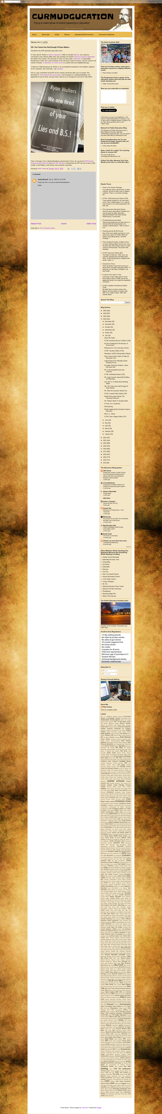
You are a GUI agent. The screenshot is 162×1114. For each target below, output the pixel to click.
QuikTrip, (76, 55)
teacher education (109, 1061)
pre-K (117, 1011)
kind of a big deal (54, 55)
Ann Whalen (123, 733)
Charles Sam (112, 777)
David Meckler (104, 825)
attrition (103, 740)
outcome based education (123, 995)
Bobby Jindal (111, 752)
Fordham (116, 862)
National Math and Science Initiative (116, 979)
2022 (105, 437)
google (128, 869)
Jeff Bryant (115, 895)
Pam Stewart (107, 997)
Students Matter (126, 1054)
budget (124, 758)
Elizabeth (128, 848)
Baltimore (104, 742)
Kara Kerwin (112, 915)
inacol (123, 883)
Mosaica (103, 970)
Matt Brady (113, 949)
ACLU (122, 720)
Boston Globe (123, 754)
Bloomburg (110, 749)
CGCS (129, 772)
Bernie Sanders (110, 746)
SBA (106, 1041)
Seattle (107, 1044)
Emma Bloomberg (126, 849)
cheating (112, 783)
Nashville (114, 974)
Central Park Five (121, 772)
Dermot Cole (111, 834)
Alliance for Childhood (107, 725)
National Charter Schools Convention (111, 977)
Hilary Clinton (122, 876)
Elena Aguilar (121, 848)
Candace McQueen (106, 763)
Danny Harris (104, 819)
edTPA (112, 841)
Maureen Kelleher (110, 951)
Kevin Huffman (126, 918)
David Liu (128, 824)
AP (102, 737)
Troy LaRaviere (126, 1076)
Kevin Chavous (117, 918)
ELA (117, 848)
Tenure (67, 35)
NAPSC (109, 974)
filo (112, 860)
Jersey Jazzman (115, 896)
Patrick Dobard (104, 1001)
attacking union (126, 739)
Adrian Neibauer (109, 721)
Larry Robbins (123, 924)
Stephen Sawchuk (126, 1051)
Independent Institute (107, 884)
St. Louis (118, 1049)
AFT (115, 721)
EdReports (106, 841)
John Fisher (121, 903)
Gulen (125, 871)
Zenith (103, 1095)
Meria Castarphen (122, 956)
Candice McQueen (118, 763)
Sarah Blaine (109, 1039)
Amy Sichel (122, 730)
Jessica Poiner (115, 898)
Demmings (128, 830)
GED (109, 867)
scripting (103, 1044)
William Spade (120, 1092)
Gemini (113, 867)
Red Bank (112, 1023)
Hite (107, 877)
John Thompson (121, 907)
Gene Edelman (122, 867)
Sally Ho (124, 1037)
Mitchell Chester (105, 968)
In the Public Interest (109, 579)
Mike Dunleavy (109, 963)
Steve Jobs (123, 1052)
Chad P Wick (122, 773)
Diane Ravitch (122, 836)
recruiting (106, 1023)
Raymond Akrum (112, 1020)
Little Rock (110, 932)
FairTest (124, 857)
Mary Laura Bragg (123, 946)
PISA (129, 1008)
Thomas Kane (105, 1071)
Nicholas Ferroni (112, 990)
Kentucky (109, 918)
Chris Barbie (124, 788)
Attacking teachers (116, 739)
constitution (104, 808)
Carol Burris (121, 764)
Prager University (110, 1011)
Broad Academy (119, 756)
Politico (125, 1010)
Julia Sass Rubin (109, 913)
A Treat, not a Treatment (112, 403)
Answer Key (107, 508)
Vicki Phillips (110, 1085)
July (106, 335)
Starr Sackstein (116, 1051)
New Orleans (126, 984)
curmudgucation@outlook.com (110, 156)
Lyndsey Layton (114, 936)
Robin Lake (109, 1034)
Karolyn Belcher (120, 915)
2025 (105, 313)
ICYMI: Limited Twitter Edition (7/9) (115, 393)
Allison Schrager (126, 725)
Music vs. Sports (109, 414)
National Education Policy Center (113, 586)
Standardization (126, 1049)
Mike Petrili (111, 965)
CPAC (125, 808)
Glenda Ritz (123, 869)
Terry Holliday (119, 1066)
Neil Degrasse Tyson (113, 982)
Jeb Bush (127, 893)
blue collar (128, 749)
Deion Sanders (113, 830)
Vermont (128, 1083)
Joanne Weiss (110, 901)
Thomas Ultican (124, 1071)
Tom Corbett (124, 1072)
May (106, 423)
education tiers (114, 844)
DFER (116, 836)
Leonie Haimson (106, 929)
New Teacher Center (121, 986)
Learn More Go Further (114, 927)
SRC (114, 1049)
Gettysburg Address (114, 869)
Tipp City (111, 1072)
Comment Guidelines (106, 35)
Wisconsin (127, 1092)
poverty (103, 1011)
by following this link (120, 135)
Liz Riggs (128, 932)
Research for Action (124, 1027)
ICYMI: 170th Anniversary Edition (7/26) (115, 198)
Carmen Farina (111, 764)
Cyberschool (113, 813)
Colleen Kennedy (115, 799)
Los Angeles (119, 934)
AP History (106, 737)
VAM (112, 1083)
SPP (111, 1049)
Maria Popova (119, 939)
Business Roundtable (111, 759)
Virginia (118, 1085)
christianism (110, 792)
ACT (125, 720)
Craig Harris (110, 810)
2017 (105, 451)
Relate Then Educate (109, 596)
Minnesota (122, 967)
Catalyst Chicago (111, 766)
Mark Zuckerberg (112, 944)
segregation (113, 1044)
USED (107, 1081)
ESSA (129, 853)
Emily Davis (109, 849)
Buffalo (129, 758)
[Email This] (72, 169)
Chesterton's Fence (109, 264)
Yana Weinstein (110, 1093)
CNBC (117, 797)
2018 (105, 449)
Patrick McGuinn (113, 1001)
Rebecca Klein (117, 1022)
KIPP (113, 922)
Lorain (113, 934)
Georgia (106, 869)
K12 (107, 915)
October (107, 327)
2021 (105, 440)
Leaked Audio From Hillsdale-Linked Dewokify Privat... (115, 361)
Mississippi (128, 967)
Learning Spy (127, 927)
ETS (102, 855)
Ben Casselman (118, 744)
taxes (114, 1059)
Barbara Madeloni (123, 742)
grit (122, 871)
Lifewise (119, 929)
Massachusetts (126, 948)
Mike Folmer (117, 963)
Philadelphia (114, 1008)
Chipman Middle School (114, 786)
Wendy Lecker (113, 1090)
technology (117, 1063)
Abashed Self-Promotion (84, 35)
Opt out (128, 993)
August (107, 332)
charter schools (115, 781)
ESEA (124, 853)
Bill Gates (119, 747)
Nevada (126, 982)
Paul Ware (128, 1002)
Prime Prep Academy (108, 1013)
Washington (116, 1088)
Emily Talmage (116, 849)
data (119, 819)
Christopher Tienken (114, 793)
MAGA (121, 936)
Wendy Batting (105, 1090)
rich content (112, 1028)
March (107, 428)
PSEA (106, 1015)
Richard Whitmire (121, 1028)
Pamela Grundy (115, 997)
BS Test (119, 758)
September (108, 330)
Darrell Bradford (113, 819)
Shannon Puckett (121, 1044)
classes (106, 797)
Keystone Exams (106, 920)
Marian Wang (127, 939)
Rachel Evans (124, 1016)
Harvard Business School (124, 872)
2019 (105, 446)
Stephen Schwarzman (106, 1052)
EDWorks (108, 848)
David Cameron (105, 822)
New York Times (110, 988)
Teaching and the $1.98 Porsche (113, 231)
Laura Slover (118, 925)
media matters (123, 953)
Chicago (121, 785)
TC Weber (119, 1059)
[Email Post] (68, 168)
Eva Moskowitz (118, 855)
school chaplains (117, 1040)
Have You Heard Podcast (111, 574)
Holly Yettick (112, 877)
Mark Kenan (112, 942)
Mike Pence (104, 965)
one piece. (59, 69)
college (123, 799)
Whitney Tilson (122, 1090)
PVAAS (103, 1016)
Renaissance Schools (111, 1027)
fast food (116, 859)
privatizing (119, 1013)
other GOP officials (58, 163)
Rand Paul (116, 1018)
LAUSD (124, 925)
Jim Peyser (115, 900)
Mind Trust (109, 967)
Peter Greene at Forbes (110, 73)
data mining (124, 819)
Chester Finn (127, 783)
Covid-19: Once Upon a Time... (112, 274)
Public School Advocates (111, 84)
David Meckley (112, 825)
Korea (129, 922)
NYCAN (128, 992)
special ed (123, 1047)
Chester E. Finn (119, 783)
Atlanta (108, 739)
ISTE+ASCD (115, 888)
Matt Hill (126, 949)
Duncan (123, 837)
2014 (105, 460)
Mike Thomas (127, 965)
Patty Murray (120, 1001)
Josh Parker (117, 910)
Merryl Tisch (108, 958)
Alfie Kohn (106, 498)
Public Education (120, 1015)
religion (121, 1025)
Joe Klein (117, 901)
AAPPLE (115, 716)
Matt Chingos (119, 949)
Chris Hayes (114, 790)
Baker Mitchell (126, 740)
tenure (111, 1066)
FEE (109, 860)
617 (102, 716)
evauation (103, 857)
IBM (102, 883)
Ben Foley (125, 744)
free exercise (114, 864)
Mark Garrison (113, 941)
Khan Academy (124, 920)
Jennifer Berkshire (125, 895)
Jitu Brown (103, 901)
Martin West (127, 944)
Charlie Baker (127, 777)
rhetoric (107, 1028)
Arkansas (117, 737)
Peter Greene (107, 707)
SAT (124, 1039)
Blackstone (103, 749)
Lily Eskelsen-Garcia (111, 930)
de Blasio (117, 827)
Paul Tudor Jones (120, 1002)
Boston (124, 752)
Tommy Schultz (123, 1074)
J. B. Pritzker (123, 888)
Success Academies (121, 1056)
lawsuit (129, 925)
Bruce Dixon (112, 758)
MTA (115, 970)
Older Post (91, 224)
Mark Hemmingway (122, 941)
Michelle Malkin (117, 961)
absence (120, 716)
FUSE (125, 865)
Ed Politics (106, 564)
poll (130, 1010)
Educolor (105, 569)
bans (108, 742)
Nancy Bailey (114, 972)
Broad (111, 756)
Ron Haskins (116, 1035)
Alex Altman (104, 723)
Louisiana (103, 936)
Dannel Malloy (127, 817)
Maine (125, 936)
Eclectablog (106, 562)
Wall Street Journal (121, 1087)
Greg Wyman (110, 871)
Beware (117, 746)
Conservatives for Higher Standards (120, 807)
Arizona (112, 737)
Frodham (116, 865)
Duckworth (117, 837)
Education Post (118, 843)
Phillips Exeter (123, 1008)
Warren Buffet (108, 1088)
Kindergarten (108, 922)
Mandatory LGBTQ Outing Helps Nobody (117, 353)
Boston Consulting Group (112, 754)
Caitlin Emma (127, 759)
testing (104, 1068)
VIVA (129, 1085)
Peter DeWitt (117, 1006)
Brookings (127, 756)
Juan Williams (119, 912)
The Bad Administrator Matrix (112, 220)
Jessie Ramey (124, 898)
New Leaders (117, 984)
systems (122, 1058)
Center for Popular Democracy (115, 770)
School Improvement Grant (108, 1042)
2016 (105, 454)
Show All (128, 546)
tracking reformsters (112, 1076)
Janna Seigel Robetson (120, 891)
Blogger (99, 1107)
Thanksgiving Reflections (110, 542)
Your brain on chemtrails (110, 536)
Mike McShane (126, 963)
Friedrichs (111, 865)
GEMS (116, 867)
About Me (45, 35)
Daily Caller (104, 815)
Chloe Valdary (126, 786)
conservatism (104, 807)
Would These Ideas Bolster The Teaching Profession (114, 397)
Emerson (103, 849)
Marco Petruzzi (110, 937)
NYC (124, 992)
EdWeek (103, 848)
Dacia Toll (119, 813)
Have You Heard (106, 874)
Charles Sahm (104, 777)
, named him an (77, 59)
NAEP (107, 972)
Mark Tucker (127, 942)
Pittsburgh (103, 1010)
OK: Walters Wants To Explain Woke (116, 401)
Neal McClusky (127, 981)
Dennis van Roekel (118, 832)
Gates (106, 867)
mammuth (84, 1107)
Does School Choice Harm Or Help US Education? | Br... (116, 357)
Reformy (108, 1025)
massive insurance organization (84, 57)
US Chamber (125, 1079)
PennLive (116, 1004)
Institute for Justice (119, 886)
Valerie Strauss (105, 1083)
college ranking (110, 801)
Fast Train (123, 859)
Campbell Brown (125, 761)
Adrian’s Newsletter (109, 491)
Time (106, 1072)
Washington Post (125, 1088)
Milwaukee (103, 967)
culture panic (119, 812)
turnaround (108, 1077)
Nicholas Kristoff (121, 990)
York (129, 1093)
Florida (128, 860)
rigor (113, 1030)
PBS (102, 1004)
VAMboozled (117, 1083)
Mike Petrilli (118, 965)
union (122, 1077)
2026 (105, 310)
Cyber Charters (105, 813)
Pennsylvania (125, 1004)
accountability (110, 718)
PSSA (110, 1015)
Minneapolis (115, 967)
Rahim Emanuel (109, 1018)
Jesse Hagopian (126, 896)
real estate (109, 1022)
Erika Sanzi (107, 853)
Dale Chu (109, 815)
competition (110, 805)
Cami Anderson (113, 761)
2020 (105, 443)
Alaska (124, 721)
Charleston (120, 777)
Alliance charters (125, 723)
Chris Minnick (123, 790)
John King (121, 905)
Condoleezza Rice (119, 805)
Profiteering (127, 1013)
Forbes (111, 862)
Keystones (115, 920)
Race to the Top (114, 1016)
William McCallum (110, 1092)
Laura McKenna (109, 925)
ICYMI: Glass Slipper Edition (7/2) (115, 416)
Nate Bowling (104, 975)
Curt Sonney (127, 812)
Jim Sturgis (128, 900)
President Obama (125, 1011)
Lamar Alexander (106, 924)
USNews (113, 1081)
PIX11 (108, 1010)
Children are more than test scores (115, 541)
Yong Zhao (124, 1093)
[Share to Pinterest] (80, 169)
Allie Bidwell (117, 725)
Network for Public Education (112, 589)
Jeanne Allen (120, 893)
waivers (113, 1087)
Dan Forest (115, 815)
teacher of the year (120, 1061)
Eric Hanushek (123, 851)
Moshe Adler (109, 970)
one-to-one (123, 993)
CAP (125, 763)
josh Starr (125, 910)
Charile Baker (110, 775)
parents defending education (113, 999)
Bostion (119, 752)
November (108, 324)
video (115, 1085)
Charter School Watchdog (111, 557)
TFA (115, 1069)
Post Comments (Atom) (47, 228)
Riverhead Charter (121, 1030)
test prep (127, 1066)
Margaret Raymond (120, 937)
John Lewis (128, 905)
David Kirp (122, 824)
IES (110, 883)
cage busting (120, 759)
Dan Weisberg (127, 815)
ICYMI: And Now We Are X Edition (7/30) (117, 340)
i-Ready (122, 881)
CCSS (57, 35)
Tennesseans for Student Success (120, 1064)
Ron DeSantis (108, 1035)
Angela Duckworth (115, 733)
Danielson (120, 817)
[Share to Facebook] (78, 169)
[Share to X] (76, 169)
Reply (39, 185)
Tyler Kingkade (116, 1077)
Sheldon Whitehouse (117, 1045)
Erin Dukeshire (114, 853)
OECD (109, 993)
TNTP (117, 1072)
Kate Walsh (104, 917)
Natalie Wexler (127, 974)
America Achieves (113, 726)
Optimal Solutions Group (107, 995)
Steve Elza (116, 1052)
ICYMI (106, 883)
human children (116, 881)
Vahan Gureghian (125, 1081)
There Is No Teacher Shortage (112, 187)
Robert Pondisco (122, 1032)
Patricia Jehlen (126, 999)
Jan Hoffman (119, 889)
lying (107, 936)
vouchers (104, 1087)
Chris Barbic (117, 788)
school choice (126, 1040)
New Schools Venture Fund (108, 986)
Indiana (103, 886)
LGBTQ (114, 929)
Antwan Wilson (118, 735)
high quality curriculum (111, 876)
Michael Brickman (105, 960)
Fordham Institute (123, 862)
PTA (113, 1015)
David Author (117, 820)
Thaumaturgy (107, 493)
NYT (102, 993)
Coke (120, 797)
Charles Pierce (127, 775)
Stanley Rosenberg (106, 1051)
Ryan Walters (117, 1037)
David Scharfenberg (122, 825)
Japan (129, 891)
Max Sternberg (120, 951)
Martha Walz (120, 944)
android (129, 731)
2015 (105, 457)
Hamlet (114, 872)
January (107, 434)
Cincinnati (128, 793)
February (108, 431)
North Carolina (110, 992)
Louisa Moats (127, 934)
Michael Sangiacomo (106, 961)
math (102, 949)
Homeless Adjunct (120, 877)
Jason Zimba (112, 893)
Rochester (124, 1034)
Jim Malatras (108, 900)
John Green (127, 903)
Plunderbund (107, 591)
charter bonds (112, 778)
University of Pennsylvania (114, 1079)
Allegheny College (114, 723)
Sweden (117, 1058)
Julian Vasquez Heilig (121, 913)
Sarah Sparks (118, 1039)
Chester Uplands (106, 785)
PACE (102, 997)
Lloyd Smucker (105, 934)
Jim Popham (121, 900)
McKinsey (128, 951)
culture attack (127, 810)
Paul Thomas (111, 1002)
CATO (117, 766)
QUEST (107, 1016)
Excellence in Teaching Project (114, 857)
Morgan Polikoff (126, 968)
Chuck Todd (122, 793)
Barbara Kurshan (114, 742)
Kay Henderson (120, 917)
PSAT (102, 1015)
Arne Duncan (125, 737)
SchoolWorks (119, 1042)
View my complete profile (109, 710)
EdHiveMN (106, 567)
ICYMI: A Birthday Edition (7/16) (114, 374)
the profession (125, 1069)
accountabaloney (109, 483)
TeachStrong (110, 1063)
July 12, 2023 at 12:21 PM (57, 179)
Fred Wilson (107, 864)
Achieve (117, 718)
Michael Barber (126, 958)
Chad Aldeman (105, 773)
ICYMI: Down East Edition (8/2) (113, 253)
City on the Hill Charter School (118, 795)
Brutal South (107, 534)
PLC (113, 1010)
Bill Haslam (127, 747)
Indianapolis (109, 886)
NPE (116, 992)
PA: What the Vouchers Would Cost (115, 391)
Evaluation (126, 855)
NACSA (103, 972)
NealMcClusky (104, 982)
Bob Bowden (115, 751)
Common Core (123, 801)
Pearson (110, 1004)
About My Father (109, 338)
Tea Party (124, 1059)
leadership (103, 927)
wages (108, 1087)
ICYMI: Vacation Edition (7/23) (114, 351)
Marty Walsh (104, 946)
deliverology (121, 830)
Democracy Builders (106, 832)
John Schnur (112, 907)
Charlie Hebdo (104, 778)
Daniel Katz (113, 817)
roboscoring (117, 1034)
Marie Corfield (104, 941)
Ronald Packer (123, 1035)
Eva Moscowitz (108, 855)
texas (111, 1069)
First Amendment (120, 860)
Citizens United (105, 795)
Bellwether (110, 744)
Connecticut (128, 805)
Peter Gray (124, 1006)
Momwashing (108, 406)
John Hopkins (105, 905)
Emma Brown (104, 851)
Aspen (103, 739)
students (117, 1054)
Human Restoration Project (111, 576)
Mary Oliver (111, 948)
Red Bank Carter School (121, 1023)
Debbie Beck (123, 827)
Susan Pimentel (110, 1058)
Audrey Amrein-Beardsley (113, 740)
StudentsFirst (105, 1056)
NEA (120, 981)
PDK (105, 1004)
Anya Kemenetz (126, 735)
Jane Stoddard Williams (107, 891)
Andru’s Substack (109, 501)
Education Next (119, 841)
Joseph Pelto (109, 910)
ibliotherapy (128, 881)
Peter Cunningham (106, 1006)
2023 (105, 319)
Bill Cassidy (111, 747)
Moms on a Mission (115, 968)
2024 (105, 316)
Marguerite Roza (110, 939)
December (108, 321)
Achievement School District (110, 720)
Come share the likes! (110, 146)
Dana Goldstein (105, 817)
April (106, 426)
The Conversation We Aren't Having (114, 209)
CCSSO (128, 766)
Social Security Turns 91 (110, 503)
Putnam (129, 1015)
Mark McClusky (120, 942)
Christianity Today (120, 792)
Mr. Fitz (105, 584)
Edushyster (120, 846)
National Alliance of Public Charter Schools (119, 975)
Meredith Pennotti (111, 956)
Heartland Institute (118, 874)
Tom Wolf (116, 1074)
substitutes (112, 1056)
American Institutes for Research (109, 730)
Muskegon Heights (126, 970)
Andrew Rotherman (111, 731)
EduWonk (128, 846)
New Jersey (109, 984)
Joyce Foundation (111, 912)
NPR (120, 992)
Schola (110, 1040)
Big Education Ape (109, 525)
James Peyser (111, 889)
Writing (103, 1093)
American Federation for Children (119, 728)
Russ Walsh (109, 1037)
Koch (125, 922)
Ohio (112, 994)
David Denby (123, 822)
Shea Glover (108, 1045)
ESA (120, 853)
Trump (103, 1077)
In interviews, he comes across (52, 63)
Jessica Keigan (105, 898)
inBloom (129, 883)
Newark (117, 988)
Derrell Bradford (119, 834)
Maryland (117, 948)
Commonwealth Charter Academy (109, 803)
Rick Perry (108, 1030)
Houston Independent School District (115, 879)
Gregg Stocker (117, 871)
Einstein (113, 848)
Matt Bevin (107, 949)
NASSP (120, 974)
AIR (120, 721)
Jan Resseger (127, 889)
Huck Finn (109, 881)
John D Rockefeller (126, 901)
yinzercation (118, 1093)
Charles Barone (118, 775)
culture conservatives (107, 812)
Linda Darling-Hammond (124, 930)
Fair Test (105, 572)
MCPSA (103, 953)
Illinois (113, 883)
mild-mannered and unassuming (50, 75)
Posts (105, 671)
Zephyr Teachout (109, 1095)
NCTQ (116, 981)
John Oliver (104, 907)
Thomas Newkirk (114, 1071)
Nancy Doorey (122, 972)
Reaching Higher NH (109, 593)
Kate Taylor (128, 915)
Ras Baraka (104, 1020)
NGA (106, 990)
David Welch (108, 827)
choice (103, 788)
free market (122, 864)
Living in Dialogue (108, 581)
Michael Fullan (116, 960)
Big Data (122, 746)
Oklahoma (117, 993)
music (118, 970)
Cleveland (112, 797)
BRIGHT (108, 756)
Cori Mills (109, 808)
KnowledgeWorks (119, 922)
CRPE (121, 810)
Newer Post (36, 224)
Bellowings (107, 517)
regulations (115, 1025)
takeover (128, 1058)
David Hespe (109, 824)
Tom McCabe (109, 1074)
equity (117, 851)
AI (118, 721)
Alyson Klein (104, 726)
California (104, 761)
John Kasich (113, 905)
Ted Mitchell (125, 1063)
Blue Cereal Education (119, 749)
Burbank (103, 759)
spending (107, 1049)
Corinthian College (117, 808)
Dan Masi (120, 815)
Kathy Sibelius (112, 917)
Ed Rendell (108, 839)
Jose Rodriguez (122, 908)
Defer (124, 829)
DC (113, 827)
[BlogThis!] (74, 169)
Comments (107, 674)
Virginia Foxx (124, 1085)
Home (34, 35)
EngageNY (111, 851)
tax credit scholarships (106, 1059)
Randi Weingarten (125, 1018)
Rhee (102, 1028)
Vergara (123, 1083)
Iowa (109, 888)
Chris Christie (106, 790)
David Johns (116, 824)
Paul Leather (127, 1001)
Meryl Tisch (117, 958)
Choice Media (110, 788)
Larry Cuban (115, 924)
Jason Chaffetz (105, 893)
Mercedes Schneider (118, 954)
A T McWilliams (108, 716)
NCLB (111, 981)
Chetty (115, 785)
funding (122, 865)
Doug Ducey (109, 837)
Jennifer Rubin (105, 896)
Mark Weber (104, 944)
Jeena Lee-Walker (106, 895)
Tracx (119, 1076)
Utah (117, 1081)
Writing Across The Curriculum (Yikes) (116, 348)
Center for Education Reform (110, 768)
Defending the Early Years (111, 559)
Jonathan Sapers (113, 908)
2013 (105, 463)
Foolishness (104, 862)
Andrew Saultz (122, 731)
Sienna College (127, 1045)
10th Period (107, 471)
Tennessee (104, 1066)
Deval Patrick (108, 836)
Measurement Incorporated (112, 953)
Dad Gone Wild (127, 813)
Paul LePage (104, 1002)
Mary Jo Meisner (112, 946)
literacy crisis (104, 932)
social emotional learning (114, 1047)
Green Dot (103, 871)
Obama (106, 993)
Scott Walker (127, 1042)
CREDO (116, 810)
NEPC (121, 982)
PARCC (123, 997)
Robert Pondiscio (111, 1032)
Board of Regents (106, 751)
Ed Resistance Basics (117, 839)
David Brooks (126, 820)
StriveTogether (110, 1054)
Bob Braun (124, 751)
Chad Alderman (114, 773)
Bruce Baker (105, 758)
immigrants (118, 883)
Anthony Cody (109, 735)
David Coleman (114, 822)
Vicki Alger (103, 1085)
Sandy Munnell (43, 179)
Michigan (124, 961)
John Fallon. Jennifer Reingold (109, 903)
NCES (106, 981)
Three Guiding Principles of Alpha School (116, 242)
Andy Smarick (105, 733)
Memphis (107, 954)
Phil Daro (106, 1008)
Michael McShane (126, 960)
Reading (121, 1020)
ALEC (129, 721)
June (106, 420)
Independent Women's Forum (122, 884)
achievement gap (126, 718)
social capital (104, 1047)
